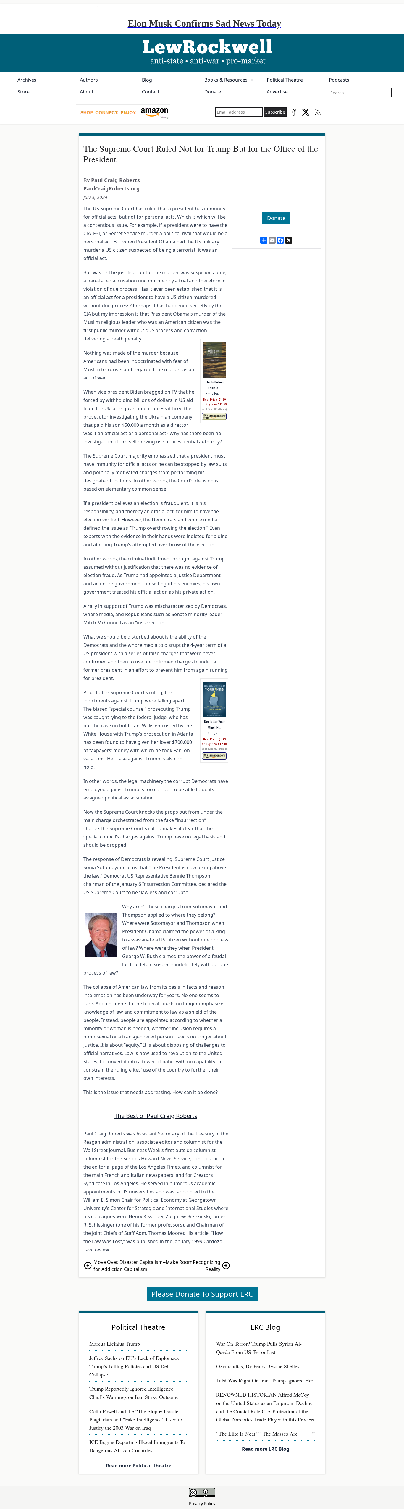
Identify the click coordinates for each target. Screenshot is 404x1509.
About (86, 91)
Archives (26, 80)
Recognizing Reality (206, 1265)
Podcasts (339, 80)
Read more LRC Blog (265, 1449)
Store (23, 91)
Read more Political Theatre (138, 1465)
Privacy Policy (202, 1503)
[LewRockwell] (202, 52)
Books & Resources (226, 80)
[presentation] (123, 112)
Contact (150, 91)
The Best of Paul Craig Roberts (155, 1116)
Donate (212, 91)
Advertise (277, 91)
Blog (147, 80)
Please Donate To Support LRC (202, 1294)
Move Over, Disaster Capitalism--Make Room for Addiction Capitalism (143, 1265)
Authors (89, 80)
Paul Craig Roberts (115, 180)
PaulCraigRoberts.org (111, 188)
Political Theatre (285, 80)
